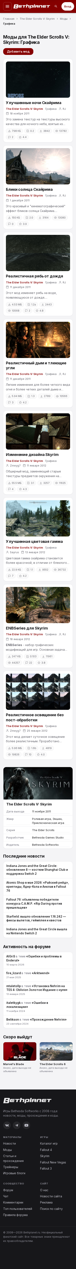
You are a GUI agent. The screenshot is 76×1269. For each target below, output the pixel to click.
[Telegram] (16, 1125)
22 (30, 662)
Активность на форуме (27, 946)
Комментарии (13, 1202)
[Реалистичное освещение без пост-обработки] (38, 692)
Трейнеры (10, 1167)
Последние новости (24, 856)
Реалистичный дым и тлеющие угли (36, 365)
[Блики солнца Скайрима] (38, 166)
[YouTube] (26, 1125)
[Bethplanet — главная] (31, 6)
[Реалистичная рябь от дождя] (38, 253)
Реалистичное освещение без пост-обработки (35, 717)
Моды (7, 1150)
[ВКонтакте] (7, 1125)
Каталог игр (49, 1143)
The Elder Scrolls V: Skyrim (24, 108)
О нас (44, 1190)
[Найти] (56, 6)
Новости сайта (51, 1196)
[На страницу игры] (38, 783)
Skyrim (44, 1156)
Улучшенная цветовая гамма (34, 541)
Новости (9, 1143)
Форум (8, 1190)
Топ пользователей (17, 1208)
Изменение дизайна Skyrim (32, 454)
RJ (64, 108)
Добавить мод (18, 51)
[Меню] (7, 6)
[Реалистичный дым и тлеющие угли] (38, 340)
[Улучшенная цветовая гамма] (38, 518)
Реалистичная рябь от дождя (34, 276)
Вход (67, 6)
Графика (51, 108)
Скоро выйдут (17, 1037)
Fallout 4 (46, 1150)
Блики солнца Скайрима (29, 189)
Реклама (46, 1202)
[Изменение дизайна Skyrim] (38, 431)
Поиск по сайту (51, 1208)
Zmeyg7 (15, 465)
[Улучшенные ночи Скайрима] (38, 79)
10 (30, 754)
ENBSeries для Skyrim (27, 628)
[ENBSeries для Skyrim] (38, 605)
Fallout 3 (46, 1168)
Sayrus (14, 552)
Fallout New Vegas (53, 1162)
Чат (5, 1196)
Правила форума (15, 1215)
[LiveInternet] (12, 1254)
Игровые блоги (14, 1173)
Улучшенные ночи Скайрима (33, 102)
